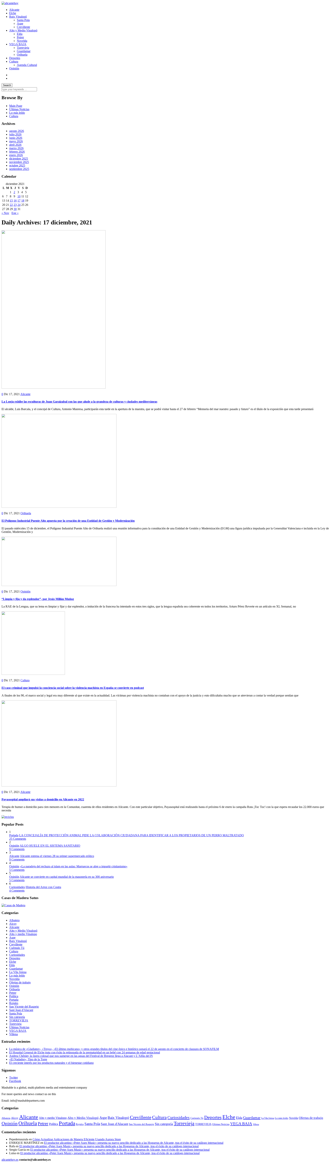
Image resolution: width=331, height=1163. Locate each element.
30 (15, 209)
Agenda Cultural (27, 65)
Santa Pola (23, 20)
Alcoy (13, 923)
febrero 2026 (17, 151)
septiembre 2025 (19, 169)
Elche (12, 13)
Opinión (14, 68)
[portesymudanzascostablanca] (8, 816)
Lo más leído (17, 112)
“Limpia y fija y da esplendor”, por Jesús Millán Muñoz (38, 599)
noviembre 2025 (19, 162)
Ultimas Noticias (19, 109)
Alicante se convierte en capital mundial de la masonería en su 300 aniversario (67, 876)
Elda (19, 33)
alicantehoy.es (10, 1159)
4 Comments (17, 890)
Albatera (14, 920)
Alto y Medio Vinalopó (23, 30)
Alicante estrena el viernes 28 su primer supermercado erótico (57, 856)
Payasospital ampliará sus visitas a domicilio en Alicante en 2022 (43, 799)
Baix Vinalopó (18, 16)
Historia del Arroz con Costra (43, 887)
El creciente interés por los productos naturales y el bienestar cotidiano (51, 1062)
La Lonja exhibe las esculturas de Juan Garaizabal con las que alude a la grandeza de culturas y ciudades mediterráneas (79, 401)
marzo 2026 (16, 148)
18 (22, 200)
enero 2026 (16, 155)
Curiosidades (17, 887)
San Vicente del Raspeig (24, 1006)
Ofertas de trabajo (20, 982)
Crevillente (23, 27)
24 (18, 204)
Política (13, 996)
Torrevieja (23, 47)
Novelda (22, 40)
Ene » (15, 213)
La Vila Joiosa (17, 972)
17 (18, 200)
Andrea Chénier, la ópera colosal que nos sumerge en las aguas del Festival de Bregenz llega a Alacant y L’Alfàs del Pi (81, 1055)
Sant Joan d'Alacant (21, 1010)
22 (11, 204)
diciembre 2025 (18, 158)
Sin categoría (17, 1017)
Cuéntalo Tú (16, 948)
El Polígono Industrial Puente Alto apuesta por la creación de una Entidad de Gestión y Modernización (68, 520)
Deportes (14, 58)
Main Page (15, 105)
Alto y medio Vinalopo (23, 934)
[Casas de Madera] (13, 905)
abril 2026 (15, 144)
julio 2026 (15, 134)
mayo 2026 (16, 141)
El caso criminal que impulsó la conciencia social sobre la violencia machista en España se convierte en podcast (73, 687)
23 (15, 204)
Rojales (13, 1003)
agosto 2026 (16, 131)
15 (11, 200)
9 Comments (17, 849)
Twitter (13, 1077)
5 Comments (17, 869)
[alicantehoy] (10, 3)
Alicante (14, 9)
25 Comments (17, 838)
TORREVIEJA (18, 1020)
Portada (13, 835)
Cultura (13, 61)
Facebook (15, 1081)
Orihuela (22, 54)
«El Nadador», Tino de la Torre (28, 1059)
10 (18, 196)
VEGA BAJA (17, 44)
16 (15, 200)
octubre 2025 (17, 165)
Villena (13, 1034)
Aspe (20, 23)
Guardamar (23, 51)
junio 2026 (15, 137)
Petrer (20, 37)
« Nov (5, 213)
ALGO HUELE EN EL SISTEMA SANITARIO (50, 845)
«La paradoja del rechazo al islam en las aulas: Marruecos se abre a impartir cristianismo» (73, 866)
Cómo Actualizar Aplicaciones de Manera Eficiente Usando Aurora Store (77, 1139)
